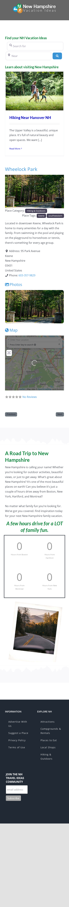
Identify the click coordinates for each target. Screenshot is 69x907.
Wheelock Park (21, 169)
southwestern (55, 215)
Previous (11, 414)
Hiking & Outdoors (36, 210)
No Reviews (29, 397)
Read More (14, 148)
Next (59, 414)
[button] (9, 191)
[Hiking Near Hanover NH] (34, 91)
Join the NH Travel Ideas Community (15, 778)
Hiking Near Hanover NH (30, 117)
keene (41, 215)
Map (14, 330)
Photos (16, 284)
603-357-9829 (27, 275)
